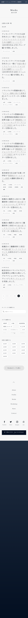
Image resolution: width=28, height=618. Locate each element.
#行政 (4, 211)
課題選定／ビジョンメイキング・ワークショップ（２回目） (14, 122)
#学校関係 (10, 187)
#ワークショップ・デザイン (8, 104)
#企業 (4, 102)
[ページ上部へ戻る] (14, 382)
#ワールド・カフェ (17, 184)
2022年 (5, 344)
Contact (14, 413)
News (14, 408)
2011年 (14, 353)
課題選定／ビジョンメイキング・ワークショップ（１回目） (14, 152)
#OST (4, 332)
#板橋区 (15, 211)
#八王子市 (22, 326)
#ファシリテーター (6, 51)
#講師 (4, 189)
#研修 (14, 51)
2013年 (23, 350)
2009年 (5, 356)
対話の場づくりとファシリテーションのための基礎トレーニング (14, 39)
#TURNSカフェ (14, 329)
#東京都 (4, 187)
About (14, 390)
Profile (14, 395)
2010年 (23, 353)
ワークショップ (18, 278)
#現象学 (5, 323)
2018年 (5, 347)
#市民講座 (13, 332)
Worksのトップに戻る (14, 368)
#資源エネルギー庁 (7, 326)
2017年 (14, 347)
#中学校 (4, 184)
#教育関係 (16, 187)
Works (14, 399)
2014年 (14, 350)
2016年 (23, 347)
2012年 (5, 353)
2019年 (23, 344)
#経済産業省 (22, 323)
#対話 (13, 323)
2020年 (14, 344)
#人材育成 (9, 102)
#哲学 (23, 329)
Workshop (14, 404)
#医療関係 (22, 332)
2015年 (5, 350)
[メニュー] (26, 2)
